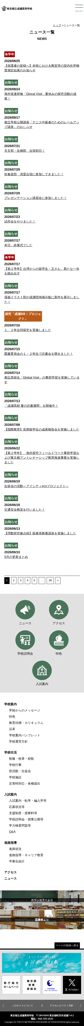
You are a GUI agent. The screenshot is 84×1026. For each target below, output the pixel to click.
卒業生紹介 (17, 861)
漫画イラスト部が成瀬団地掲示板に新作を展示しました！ (41, 297)
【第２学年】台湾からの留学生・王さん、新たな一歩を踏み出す (41, 268)
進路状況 (15, 849)
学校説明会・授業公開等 (26, 819)
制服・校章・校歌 (21, 758)
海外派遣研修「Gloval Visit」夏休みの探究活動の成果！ (40, 94)
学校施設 (15, 777)
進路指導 (10, 842)
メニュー (79, 11)
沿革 (12, 729)
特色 (12, 716)
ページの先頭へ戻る (67, 945)
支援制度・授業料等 (23, 813)
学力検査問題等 (20, 825)
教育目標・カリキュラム (26, 722)
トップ (57, 25)
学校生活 (10, 752)
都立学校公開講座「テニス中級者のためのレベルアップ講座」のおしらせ (41, 122)
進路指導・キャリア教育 (26, 855)
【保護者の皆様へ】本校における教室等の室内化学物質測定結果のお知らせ (41, 65)
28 (50, 580)
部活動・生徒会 (20, 771)
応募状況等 (17, 807)
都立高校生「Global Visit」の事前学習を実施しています (42, 377)
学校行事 (15, 764)
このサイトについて (22, 1005)
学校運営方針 (18, 741)
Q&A (12, 831)
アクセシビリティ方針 (61, 1005)
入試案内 (10, 794)
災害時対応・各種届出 (24, 783)
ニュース (10, 878)
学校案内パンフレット (24, 735)
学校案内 (10, 704)
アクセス (10, 872)
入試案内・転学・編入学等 (27, 800)
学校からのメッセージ (24, 710)
